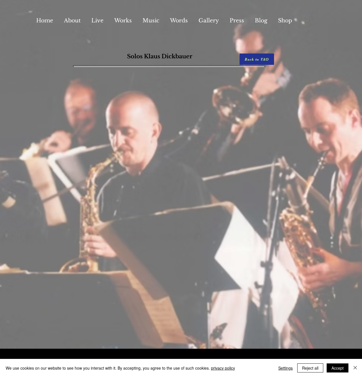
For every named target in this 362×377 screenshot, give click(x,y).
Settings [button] (285, 368)
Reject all (310, 368)
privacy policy (223, 368)
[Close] (355, 367)
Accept (337, 368)
